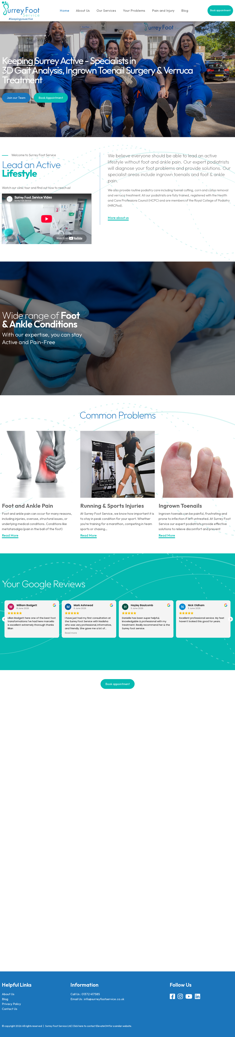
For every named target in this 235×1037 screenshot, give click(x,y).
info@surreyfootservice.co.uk (104, 999)
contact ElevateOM (98, 1026)
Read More (10, 535)
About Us (83, 10)
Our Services (106, 10)
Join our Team (16, 98)
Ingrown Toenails (181, 505)
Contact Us (9, 1009)
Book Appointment (51, 98)
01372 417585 (91, 994)
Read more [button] (14, 632)
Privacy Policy (11, 1004)
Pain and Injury (163, 10)
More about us (118, 218)
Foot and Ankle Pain (27, 505)
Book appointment (220, 10)
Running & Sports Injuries (112, 505)
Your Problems (134, 10)
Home (64, 10)
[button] (230, 619)
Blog (184, 10)
